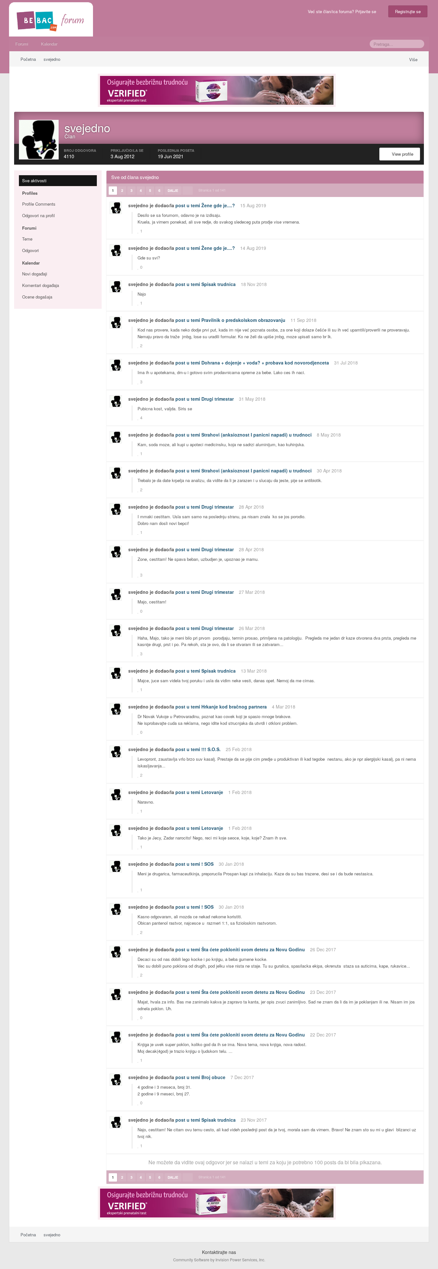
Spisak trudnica (218, 284)
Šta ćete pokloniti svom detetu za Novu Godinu (253, 949)
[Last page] (187, 190)
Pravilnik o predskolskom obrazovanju (243, 320)
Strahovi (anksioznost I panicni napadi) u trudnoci (256, 434)
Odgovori (30, 250)
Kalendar (49, 44)
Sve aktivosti (34, 180)
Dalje (173, 190)
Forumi (21, 44)
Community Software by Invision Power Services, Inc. (219, 1259)
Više (414, 59)
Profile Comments (38, 204)
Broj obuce (213, 1077)
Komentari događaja (40, 285)
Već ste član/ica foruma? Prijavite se (343, 11)
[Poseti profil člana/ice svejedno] (115, 207)
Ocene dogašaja (37, 297)
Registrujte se (408, 11)
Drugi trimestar (217, 399)
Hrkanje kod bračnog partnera (234, 706)
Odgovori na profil (38, 215)
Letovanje (212, 792)
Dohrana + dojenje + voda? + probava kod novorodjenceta (265, 362)
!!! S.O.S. (211, 749)
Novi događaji (34, 274)
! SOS (207, 864)
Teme (27, 239)
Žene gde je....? (218, 205)
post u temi (187, 205)
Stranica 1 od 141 (213, 189)
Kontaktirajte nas (219, 1252)
